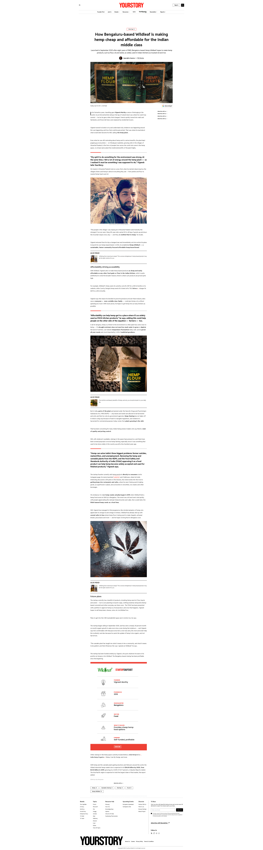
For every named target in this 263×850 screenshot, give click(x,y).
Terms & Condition (149, 841)
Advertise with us (118, 783)
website (116, 477)
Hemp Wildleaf (96, 791)
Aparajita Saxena (129, 58)
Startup (130, 29)
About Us (127, 841)
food (128, 788)
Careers (133, 841)
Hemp (93, 788)
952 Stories (140, 58)
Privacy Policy (139, 841)
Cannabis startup (106, 788)
